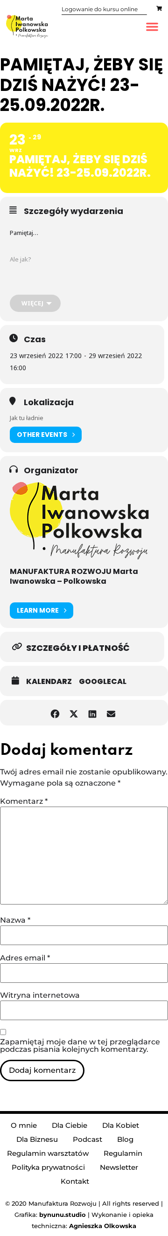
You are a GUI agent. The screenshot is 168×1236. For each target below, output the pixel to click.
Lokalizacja (49, 402)
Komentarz (24, 801)
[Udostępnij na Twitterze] (73, 712)
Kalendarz (49, 681)
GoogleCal (102, 681)
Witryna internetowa (40, 995)
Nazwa (15, 920)
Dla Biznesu (37, 1139)
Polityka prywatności (48, 1167)
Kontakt (75, 1181)
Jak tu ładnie (26, 418)
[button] (152, 26)
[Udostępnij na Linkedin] (92, 712)
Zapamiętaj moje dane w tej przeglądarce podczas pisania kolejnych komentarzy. (80, 1045)
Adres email (25, 958)
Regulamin (123, 1153)
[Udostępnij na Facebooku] (55, 712)
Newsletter (119, 1167)
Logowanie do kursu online (100, 9)
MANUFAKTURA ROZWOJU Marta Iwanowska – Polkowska (74, 576)
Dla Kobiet (120, 1125)
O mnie (24, 1125)
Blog (125, 1139)
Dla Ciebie (69, 1125)
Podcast (87, 1139)
